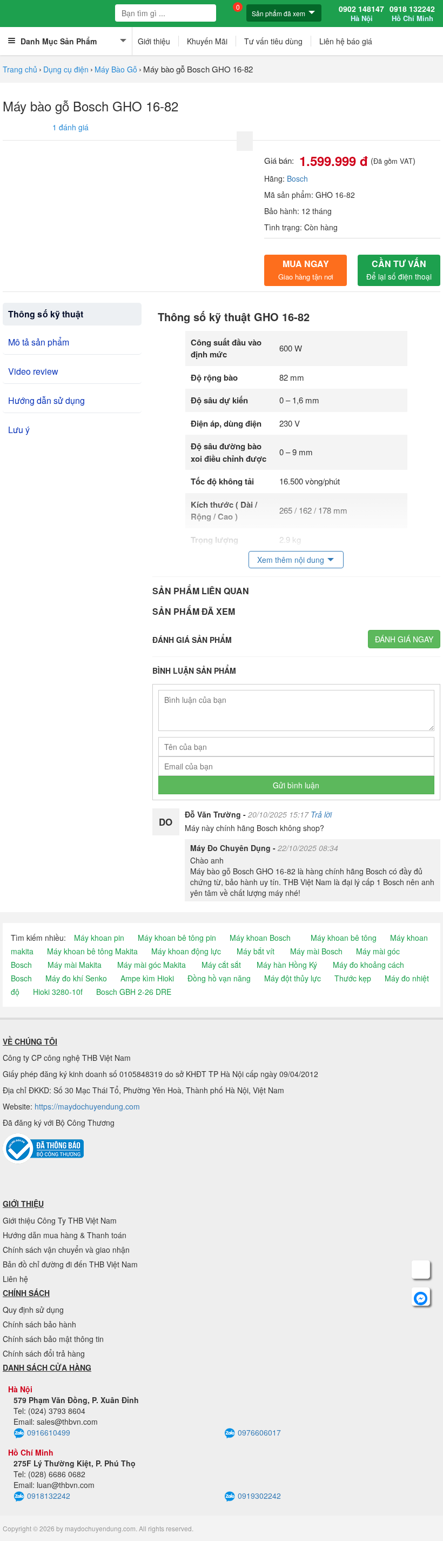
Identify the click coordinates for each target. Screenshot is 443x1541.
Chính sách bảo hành (39, 1324)
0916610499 (48, 1432)
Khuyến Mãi (207, 41)
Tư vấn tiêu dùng (273, 41)
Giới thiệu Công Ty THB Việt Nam (60, 1220)
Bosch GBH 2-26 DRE (133, 991)
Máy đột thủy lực (292, 978)
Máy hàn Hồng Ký (287, 964)
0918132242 (48, 1495)
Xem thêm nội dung (290, 559)
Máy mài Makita (75, 964)
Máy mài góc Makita (151, 964)
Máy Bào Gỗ (116, 69)
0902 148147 (361, 13)
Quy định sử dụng (33, 1309)
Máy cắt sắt (221, 964)
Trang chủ (20, 69)
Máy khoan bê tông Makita (92, 951)
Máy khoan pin (99, 937)
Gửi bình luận (296, 785)
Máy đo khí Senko (76, 978)
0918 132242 (412, 13)
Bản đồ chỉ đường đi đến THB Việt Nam (70, 1264)
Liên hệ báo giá (345, 41)
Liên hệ (15, 1278)
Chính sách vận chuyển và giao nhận (66, 1249)
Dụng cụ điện (66, 69)
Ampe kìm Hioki (147, 978)
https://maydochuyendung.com (87, 1106)
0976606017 (259, 1432)
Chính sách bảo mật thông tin (53, 1338)
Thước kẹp (352, 978)
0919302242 (259, 1495)
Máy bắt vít (255, 951)
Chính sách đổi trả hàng (44, 1353)
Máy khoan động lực (186, 951)
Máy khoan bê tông (344, 937)
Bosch (297, 178)
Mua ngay (305, 269)
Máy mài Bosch (316, 951)
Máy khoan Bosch (260, 937)
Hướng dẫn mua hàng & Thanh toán (64, 1235)
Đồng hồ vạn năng (219, 978)
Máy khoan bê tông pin (177, 937)
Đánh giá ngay (404, 639)
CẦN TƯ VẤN (399, 269)
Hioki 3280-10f (58, 991)
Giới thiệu (154, 41)
